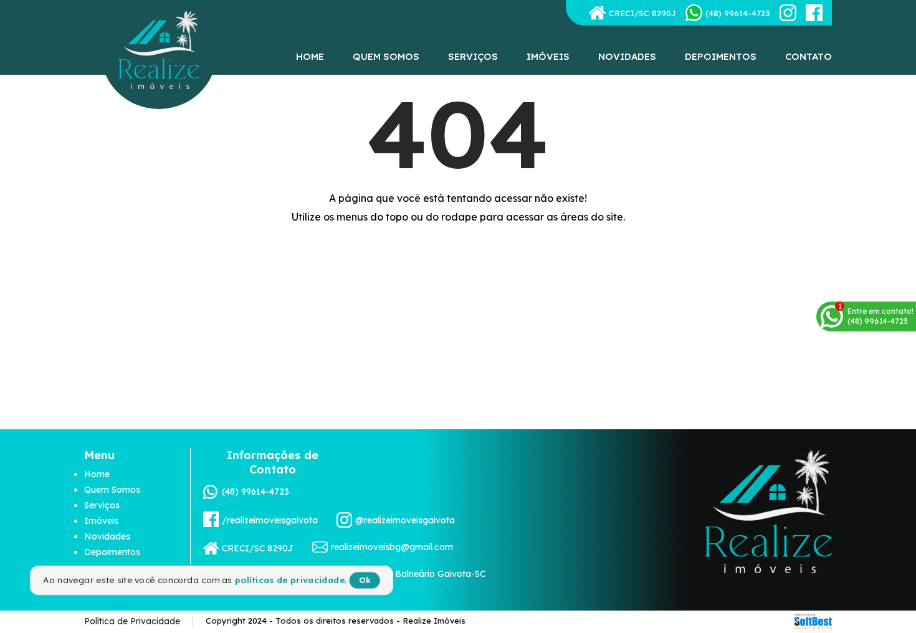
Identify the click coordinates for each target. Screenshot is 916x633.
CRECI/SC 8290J (642, 13)
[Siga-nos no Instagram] (788, 12)
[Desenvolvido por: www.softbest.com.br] (813, 622)
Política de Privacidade (132, 621)
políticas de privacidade (288, 580)
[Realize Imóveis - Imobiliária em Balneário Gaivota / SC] (158, 46)
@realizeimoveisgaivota (405, 520)
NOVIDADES (627, 56)
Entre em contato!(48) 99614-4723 (880, 316)
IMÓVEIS (548, 56)
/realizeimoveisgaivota (270, 520)
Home (97, 474)
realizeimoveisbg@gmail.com (392, 547)
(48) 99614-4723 (255, 491)
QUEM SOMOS (386, 56)
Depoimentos (112, 552)
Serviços (102, 505)
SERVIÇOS (473, 56)
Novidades (107, 536)
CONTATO (808, 56)
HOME (310, 56)
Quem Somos (112, 489)
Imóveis (101, 520)
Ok (362, 581)
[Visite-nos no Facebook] (814, 12)
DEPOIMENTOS (720, 56)
